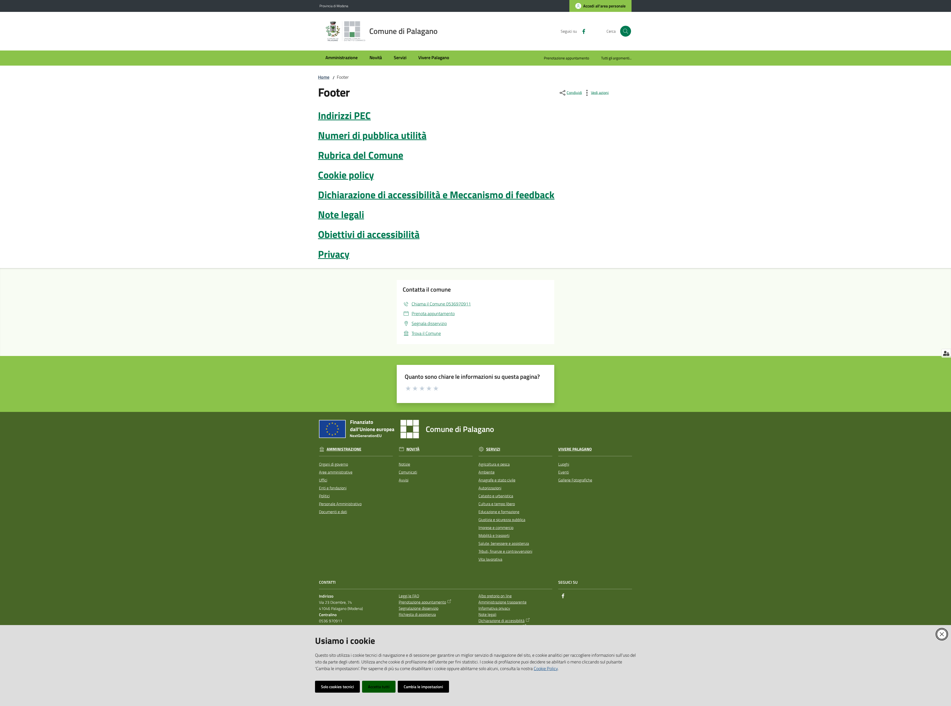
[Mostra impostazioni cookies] (946, 353)
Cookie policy (346, 174)
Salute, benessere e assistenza (503, 543)
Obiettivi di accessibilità (369, 234)
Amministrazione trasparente (502, 602)
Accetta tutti (379, 687)
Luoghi (563, 464)
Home (323, 77)
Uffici (323, 480)
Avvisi (403, 480)
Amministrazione (344, 449)
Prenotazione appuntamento (422, 602)
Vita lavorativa (490, 559)
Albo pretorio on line (495, 596)
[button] (626, 31)
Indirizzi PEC (344, 115)
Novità (413, 449)
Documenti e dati (333, 512)
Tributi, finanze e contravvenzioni (505, 551)
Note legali (341, 214)
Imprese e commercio (495, 527)
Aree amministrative (335, 472)
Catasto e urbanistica (495, 496)
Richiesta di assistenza (417, 614)
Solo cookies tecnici (337, 687)
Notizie (404, 464)
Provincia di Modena (333, 5)
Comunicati (408, 472)
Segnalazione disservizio (418, 608)
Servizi (493, 449)
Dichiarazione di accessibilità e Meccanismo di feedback (436, 194)
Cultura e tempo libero (496, 504)
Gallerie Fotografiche (575, 480)
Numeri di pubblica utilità (372, 135)
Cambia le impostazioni (423, 687)
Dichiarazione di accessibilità (501, 621)
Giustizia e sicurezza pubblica (501, 520)
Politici (324, 496)
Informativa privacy (494, 608)
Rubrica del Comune (360, 155)
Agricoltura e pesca (494, 464)
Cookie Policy (546, 668)
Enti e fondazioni (332, 488)
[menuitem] (341, 58)
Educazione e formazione (498, 512)
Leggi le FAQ (409, 596)
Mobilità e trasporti (493, 535)
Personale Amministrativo (340, 504)
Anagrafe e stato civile (496, 480)
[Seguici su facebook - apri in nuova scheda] (582, 31)
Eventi (563, 472)
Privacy (333, 254)
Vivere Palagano (575, 449)
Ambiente (486, 472)
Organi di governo (333, 464)
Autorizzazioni (489, 488)
